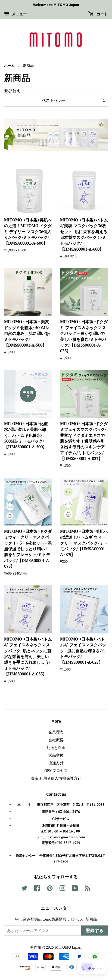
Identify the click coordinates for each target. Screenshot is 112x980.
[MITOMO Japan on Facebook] (37, 889)
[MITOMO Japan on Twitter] (24, 889)
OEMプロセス (56, 770)
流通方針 (56, 762)
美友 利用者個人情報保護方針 (56, 778)
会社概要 (56, 739)
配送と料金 (56, 747)
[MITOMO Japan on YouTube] (75, 889)
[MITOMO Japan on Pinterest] (50, 889)
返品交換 (56, 755)
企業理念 (56, 732)
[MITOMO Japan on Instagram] (62, 889)
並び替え (12, 90)
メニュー (19, 13)
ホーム (9, 65)
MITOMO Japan (68, 947)
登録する (94, 931)
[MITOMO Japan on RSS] (88, 889)
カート (102, 14)
